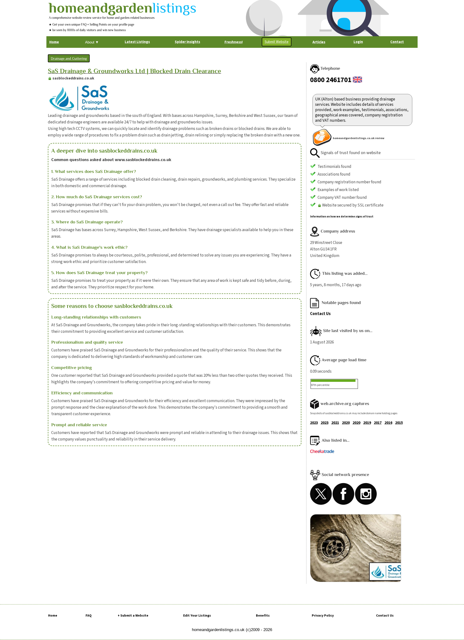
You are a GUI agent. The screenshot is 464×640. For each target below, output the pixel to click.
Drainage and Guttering (69, 58)
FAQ (89, 615)
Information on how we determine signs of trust (341, 216)
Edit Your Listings (197, 615)
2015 (399, 422)
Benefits (263, 615)
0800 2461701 (330, 80)
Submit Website (277, 41)
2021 (335, 422)
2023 (314, 422)
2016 (388, 422)
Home (52, 615)
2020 (346, 422)
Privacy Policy (323, 615)
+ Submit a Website (133, 615)
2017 (378, 422)
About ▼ (92, 42)
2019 (367, 422)
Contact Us (320, 314)
